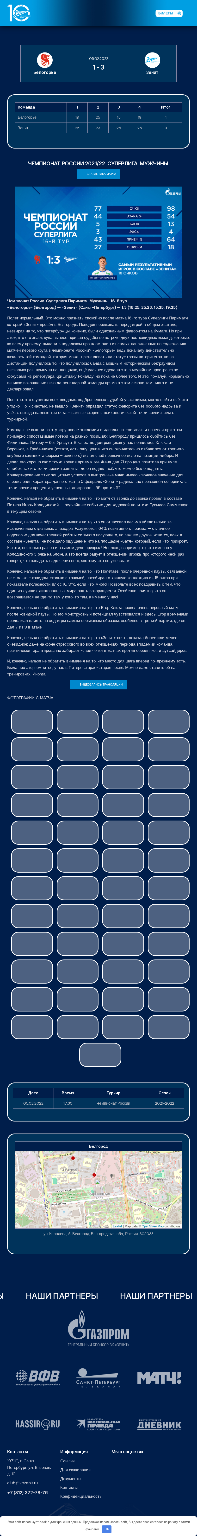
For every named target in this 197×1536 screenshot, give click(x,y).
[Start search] (139, 13)
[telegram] (126, 13)
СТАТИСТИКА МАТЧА (101, 174)
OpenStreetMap (153, 1226)
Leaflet (117, 1226)
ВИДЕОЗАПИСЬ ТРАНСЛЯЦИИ (101, 685)
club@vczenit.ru (22, 1482)
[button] (192, 13)
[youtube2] (110, 13)
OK (107, 1529)
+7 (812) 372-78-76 (27, 1493)
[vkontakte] (103, 13)
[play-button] (118, 13)
